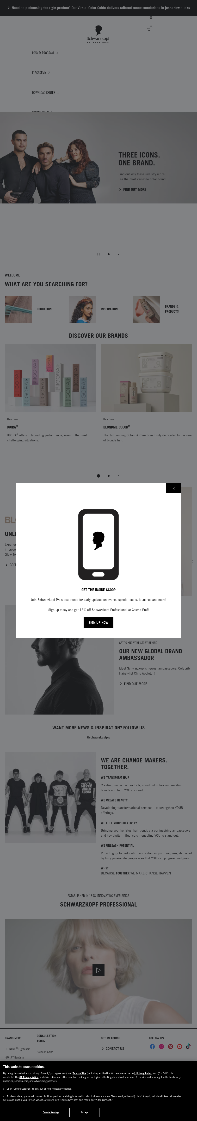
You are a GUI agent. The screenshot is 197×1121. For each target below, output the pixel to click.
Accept (84, 1112)
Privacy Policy (144, 1073)
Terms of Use (79, 1073)
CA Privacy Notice (28, 1077)
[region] (98, 1091)
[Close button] (173, 488)
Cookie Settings (51, 1112)
